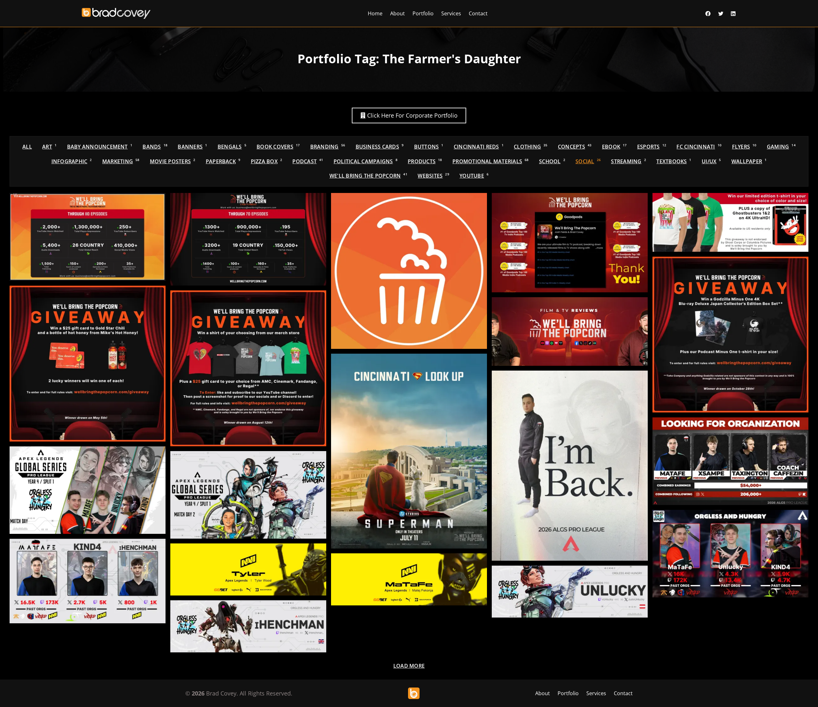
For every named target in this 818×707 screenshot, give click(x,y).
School (552, 161)
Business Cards (380, 146)
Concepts (574, 146)
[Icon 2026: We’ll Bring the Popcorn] (409, 271)
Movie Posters (172, 161)
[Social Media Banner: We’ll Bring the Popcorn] (570, 331)
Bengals (232, 146)
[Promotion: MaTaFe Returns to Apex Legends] (570, 466)
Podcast (307, 161)
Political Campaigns (365, 161)
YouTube (474, 175)
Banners (192, 146)
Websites (433, 175)
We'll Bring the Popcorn (368, 175)
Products (425, 161)
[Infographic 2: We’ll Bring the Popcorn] (88, 237)
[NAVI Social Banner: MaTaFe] (409, 579)
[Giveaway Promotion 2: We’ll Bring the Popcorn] (88, 364)
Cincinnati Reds (479, 146)
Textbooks (673, 161)
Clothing (530, 146)
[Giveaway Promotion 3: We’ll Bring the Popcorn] (730, 334)
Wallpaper (749, 161)
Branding (327, 146)
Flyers (744, 146)
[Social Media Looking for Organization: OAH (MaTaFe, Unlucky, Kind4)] (730, 553)
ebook (614, 146)
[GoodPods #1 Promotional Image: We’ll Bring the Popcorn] (570, 242)
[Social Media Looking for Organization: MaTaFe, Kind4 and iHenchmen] (88, 581)
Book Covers (278, 146)
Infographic (71, 161)
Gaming (781, 146)
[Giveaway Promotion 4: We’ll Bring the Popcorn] (730, 222)
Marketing (121, 161)
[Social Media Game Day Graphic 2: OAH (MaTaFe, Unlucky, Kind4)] (88, 490)
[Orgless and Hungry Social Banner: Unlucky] (570, 591)
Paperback (223, 161)
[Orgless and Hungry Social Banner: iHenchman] (248, 626)
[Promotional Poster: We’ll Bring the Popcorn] (409, 451)
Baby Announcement (99, 146)
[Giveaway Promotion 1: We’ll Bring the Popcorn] (248, 368)
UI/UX (711, 161)
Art (49, 146)
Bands (155, 146)
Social (588, 161)
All (27, 146)
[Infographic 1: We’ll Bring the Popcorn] (248, 239)
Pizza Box (266, 161)
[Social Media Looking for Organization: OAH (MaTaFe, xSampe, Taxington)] (730, 461)
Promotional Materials (490, 161)
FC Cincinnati (699, 146)
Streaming (628, 161)
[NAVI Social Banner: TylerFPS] (248, 569)
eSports (651, 146)
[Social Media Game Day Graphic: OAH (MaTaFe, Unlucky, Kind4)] (248, 495)
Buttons (429, 146)
